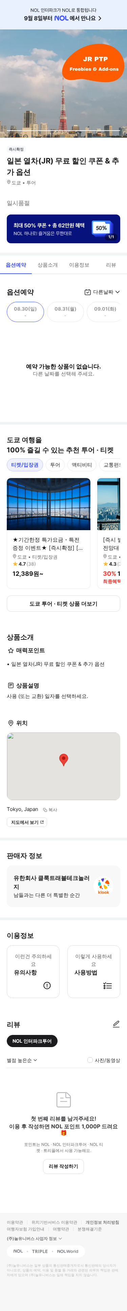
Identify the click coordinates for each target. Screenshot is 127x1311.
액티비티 (82, 464)
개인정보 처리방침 (102, 1222)
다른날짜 (103, 292)
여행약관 (61, 1228)
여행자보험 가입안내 (25, 1228)
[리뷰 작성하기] (116, 1024)
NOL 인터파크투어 (32, 1041)
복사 (52, 809)
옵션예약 (16, 265)
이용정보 (79, 265)
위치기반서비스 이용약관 (54, 1222)
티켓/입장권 (25, 464)
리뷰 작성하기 (63, 1166)
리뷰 (111, 265)
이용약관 (15, 1222)
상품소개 (48, 265)
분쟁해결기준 (90, 1228)
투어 (55, 464)
